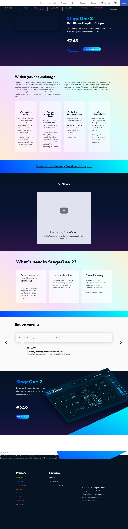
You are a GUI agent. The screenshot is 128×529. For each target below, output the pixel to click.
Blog (73, 3)
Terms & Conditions (56, 485)
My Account (105, 3)
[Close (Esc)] (7, 452)
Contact (93, 3)
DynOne (69, 8)
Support (83, 3)
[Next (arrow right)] (3, 454)
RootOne (83, 8)
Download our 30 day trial (64, 166)
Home (42, 3)
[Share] (5, 452)
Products (64, 3)
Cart (116, 3)
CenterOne (98, 8)
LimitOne (8, 8)
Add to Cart (72, 49)
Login (124, 3)
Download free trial (90, 49)
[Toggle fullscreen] (3, 452)
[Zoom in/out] (1, 452)
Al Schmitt (113, 9)
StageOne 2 (23, 9)
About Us (52, 3)
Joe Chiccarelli (39, 9)
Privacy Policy (53, 481)
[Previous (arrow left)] (1, 454)
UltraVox (55, 8)
